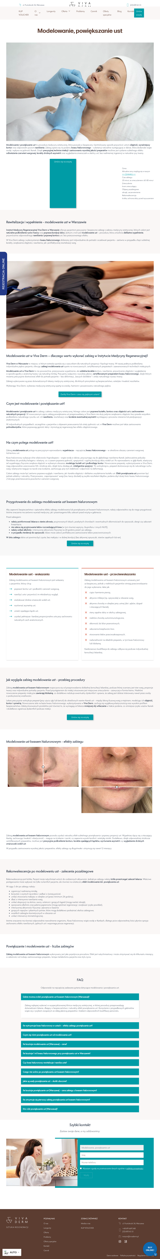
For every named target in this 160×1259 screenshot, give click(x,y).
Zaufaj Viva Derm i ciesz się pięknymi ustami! (80, 394)
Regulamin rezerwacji (146, 1255)
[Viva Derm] (80, 5)
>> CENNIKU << (129, 174)
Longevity (51, 11)
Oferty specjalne (50, 1241)
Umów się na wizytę (63, 161)
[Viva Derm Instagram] (119, 1242)
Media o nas (85, 1223)
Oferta (46, 1232)
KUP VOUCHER (87, 1228)
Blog (119, 11)
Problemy (80, 11)
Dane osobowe (112, 1255)
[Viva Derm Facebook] (125, 1242)
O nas (46, 1223)
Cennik (94, 11)
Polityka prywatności (128, 1255)
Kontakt (131, 11)
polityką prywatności (134, 1168)
